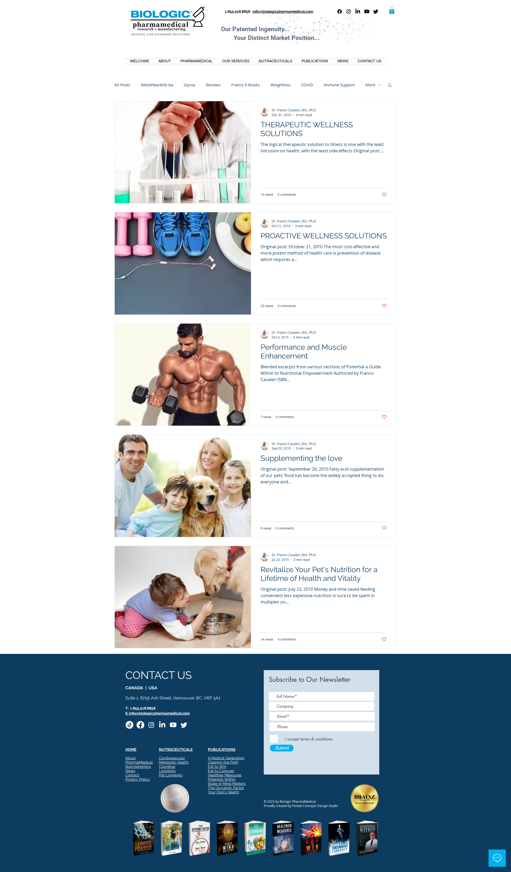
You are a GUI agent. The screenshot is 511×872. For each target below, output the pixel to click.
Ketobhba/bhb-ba (157, 84)
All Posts (122, 84)
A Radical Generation (226, 758)
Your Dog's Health (223, 792)
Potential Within (222, 779)
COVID (307, 84)
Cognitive (167, 766)
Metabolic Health (174, 762)
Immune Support (339, 84)
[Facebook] (340, 11)
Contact (132, 775)
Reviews (213, 84)
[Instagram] (349, 11)
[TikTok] (129, 725)
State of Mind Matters (227, 783)
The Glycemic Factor (226, 788)
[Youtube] (367, 11)
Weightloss (280, 84)
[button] (392, 10)
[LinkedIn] (358, 11)
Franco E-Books (245, 84)
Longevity (167, 771)
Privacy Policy (137, 779)
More (370, 84)
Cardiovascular (172, 758)
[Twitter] (376, 11)
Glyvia (189, 84)
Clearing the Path (223, 762)
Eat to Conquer (221, 771)
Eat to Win (217, 766)
